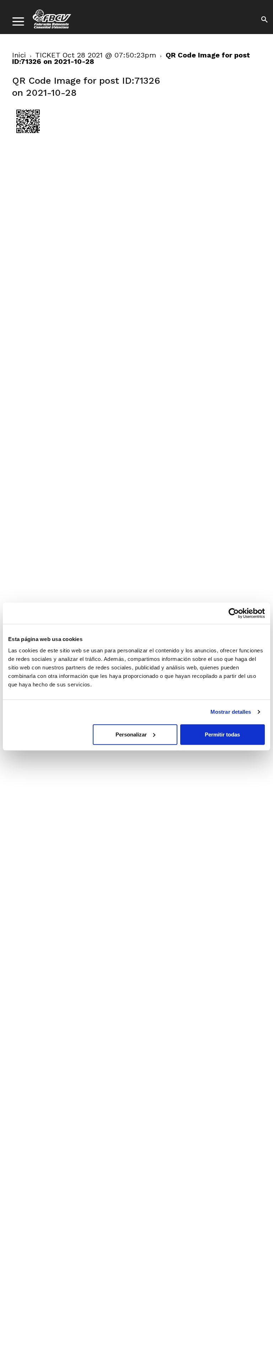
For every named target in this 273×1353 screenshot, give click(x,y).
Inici (19, 55)
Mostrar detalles (230, 712)
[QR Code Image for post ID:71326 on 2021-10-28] (28, 135)
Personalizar (131, 734)
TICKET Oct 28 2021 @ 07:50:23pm (95, 55)
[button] (264, 20)
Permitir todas (222, 734)
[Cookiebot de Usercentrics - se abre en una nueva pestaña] (234, 613)
